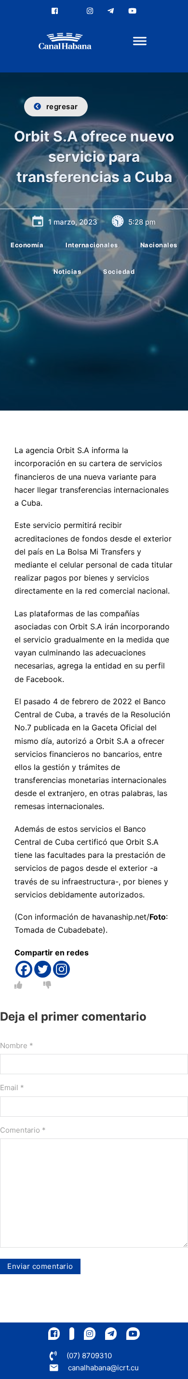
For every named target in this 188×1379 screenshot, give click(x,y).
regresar (62, 106)
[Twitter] (42, 969)
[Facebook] (23, 969)
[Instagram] (61, 969)
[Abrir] (140, 41)
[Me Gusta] (18, 985)
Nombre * (16, 1045)
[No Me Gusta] (47, 985)
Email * (12, 1087)
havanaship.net (119, 917)
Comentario (23, 1130)
